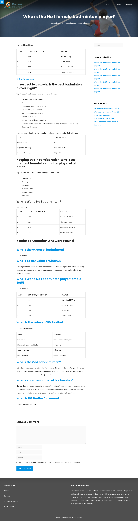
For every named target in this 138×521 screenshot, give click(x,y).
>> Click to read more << (26, 79)
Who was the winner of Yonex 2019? (107, 112)
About (6, 491)
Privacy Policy (9, 506)
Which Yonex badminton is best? (106, 109)
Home (108, 4)
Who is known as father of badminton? (44, 380)
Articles (128, 4)
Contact (7, 496)
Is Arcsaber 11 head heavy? (104, 118)
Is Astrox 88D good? (102, 115)
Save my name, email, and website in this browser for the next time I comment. (50, 462)
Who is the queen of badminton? (40, 250)
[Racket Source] (13, 5)
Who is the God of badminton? (38, 362)
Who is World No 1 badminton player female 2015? (48, 281)
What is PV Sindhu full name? (38, 398)
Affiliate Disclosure (11, 501)
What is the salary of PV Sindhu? (40, 322)
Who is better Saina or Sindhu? (38, 261)
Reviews (117, 4)
